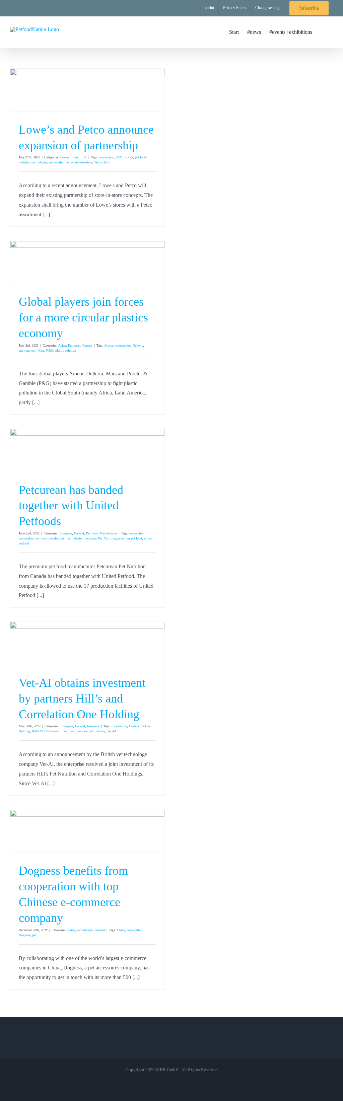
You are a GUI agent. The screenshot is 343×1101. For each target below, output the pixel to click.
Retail (76, 157)
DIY (119, 157)
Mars (41, 350)
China (121, 930)
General (65, 157)
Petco (69, 162)
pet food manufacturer (50, 538)
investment (68, 731)
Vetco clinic (102, 162)
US (84, 157)
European (74, 345)
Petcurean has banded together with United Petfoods (71, 505)
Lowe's (128, 157)
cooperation (106, 157)
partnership (26, 538)
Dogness (24, 935)
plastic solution (65, 350)
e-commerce (85, 930)
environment (27, 350)
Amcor (108, 345)
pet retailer (56, 162)
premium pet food (130, 538)
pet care (82, 731)
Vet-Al (111, 731)
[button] (323, 32)
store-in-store (83, 162)
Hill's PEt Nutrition (45, 731)
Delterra (138, 345)
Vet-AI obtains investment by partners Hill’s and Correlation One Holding (82, 698)
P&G (49, 350)
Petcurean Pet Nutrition (100, 538)
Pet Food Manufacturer (101, 533)
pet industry (39, 162)
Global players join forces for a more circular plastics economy (83, 317)
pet (34, 935)
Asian (62, 345)
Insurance (93, 726)
